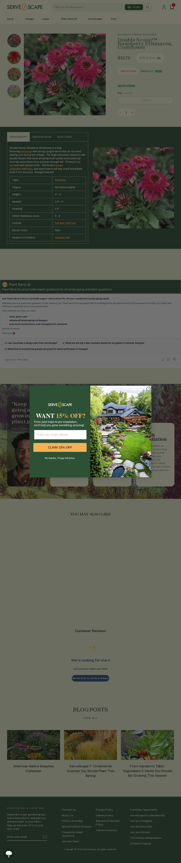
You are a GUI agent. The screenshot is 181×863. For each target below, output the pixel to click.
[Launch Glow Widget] (9, 854)
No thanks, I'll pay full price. (60, 458)
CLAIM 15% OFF (60, 447)
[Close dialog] (148, 388)
